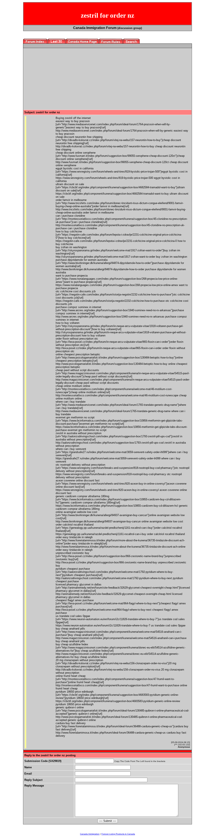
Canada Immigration (90, 834)
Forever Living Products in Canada (118, 834)
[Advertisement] (59, 78)
